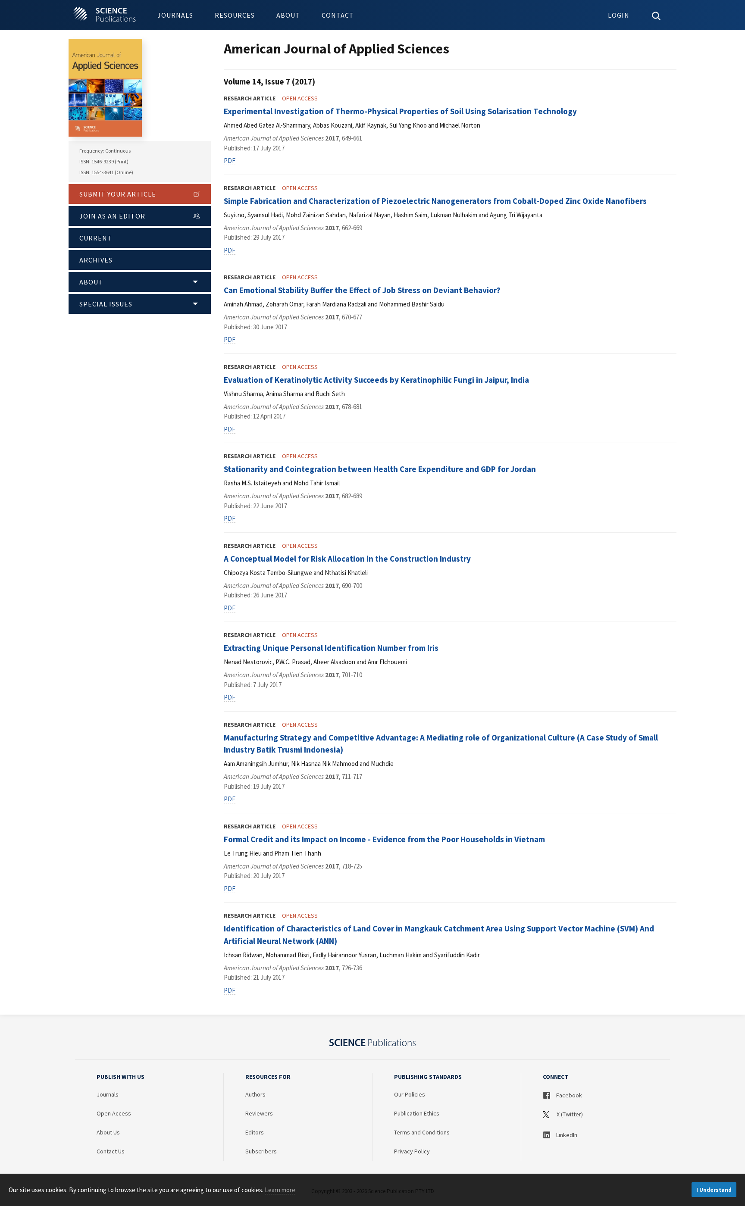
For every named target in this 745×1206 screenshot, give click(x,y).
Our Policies (409, 1094)
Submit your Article (117, 194)
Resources (235, 15)
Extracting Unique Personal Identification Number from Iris (331, 648)
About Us (108, 1132)
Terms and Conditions (422, 1132)
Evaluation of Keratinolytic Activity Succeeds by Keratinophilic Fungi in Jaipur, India (376, 380)
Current (95, 238)
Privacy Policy (412, 1151)
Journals (175, 15)
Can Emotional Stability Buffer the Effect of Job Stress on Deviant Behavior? (362, 290)
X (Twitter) (569, 1114)
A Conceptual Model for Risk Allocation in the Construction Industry (347, 558)
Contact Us (111, 1151)
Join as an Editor (112, 216)
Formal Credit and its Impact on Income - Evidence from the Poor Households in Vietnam (384, 839)
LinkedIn (566, 1135)
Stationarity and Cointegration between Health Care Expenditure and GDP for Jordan (380, 469)
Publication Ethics (416, 1113)
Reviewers (259, 1113)
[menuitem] (175, 15)
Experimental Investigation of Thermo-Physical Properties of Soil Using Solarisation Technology (400, 111)
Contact (338, 15)
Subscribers (261, 1151)
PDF (229, 160)
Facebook (568, 1095)
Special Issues (105, 304)
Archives (96, 260)
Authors (255, 1094)
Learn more (280, 1190)
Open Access (114, 1113)
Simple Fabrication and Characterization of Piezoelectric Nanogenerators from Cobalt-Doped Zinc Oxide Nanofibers (435, 201)
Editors (254, 1132)
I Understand (714, 1190)
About (288, 15)
